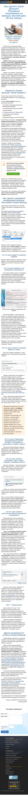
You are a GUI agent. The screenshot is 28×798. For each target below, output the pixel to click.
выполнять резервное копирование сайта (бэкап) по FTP (12, 392)
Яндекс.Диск (8, 112)
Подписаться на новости (12, 759)
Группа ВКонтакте (10, 761)
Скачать (8, 746)
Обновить (3, 728)
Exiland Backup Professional (12, 742)
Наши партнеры (10, 771)
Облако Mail (19, 112)
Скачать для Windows (13, 173)
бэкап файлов (11, 595)
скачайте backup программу (16, 211)
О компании (9, 768)
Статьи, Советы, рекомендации (13, 757)
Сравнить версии (10, 744)
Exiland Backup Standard (12, 741)
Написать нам (9, 763)
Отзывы (7, 770)
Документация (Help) (11, 755)
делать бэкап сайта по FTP (17, 665)
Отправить (4, 731)
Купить (7, 748)
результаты (15, 697)
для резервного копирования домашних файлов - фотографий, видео (12, 682)
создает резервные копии (18, 152)
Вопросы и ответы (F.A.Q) (12, 753)
